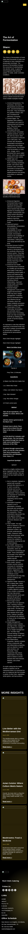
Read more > (7, 747)
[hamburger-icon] (24, 5)
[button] (4, 51)
